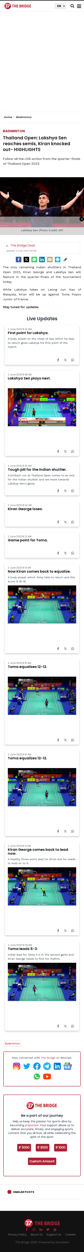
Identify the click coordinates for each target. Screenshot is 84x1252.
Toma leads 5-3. (23, 948)
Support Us (53, 1234)
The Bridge (48, 1057)
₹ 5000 (24, 1147)
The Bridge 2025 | (27, 1242)
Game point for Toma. (28, 540)
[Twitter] (26, 259)
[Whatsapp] (34, 259)
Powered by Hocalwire (54, 1242)
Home (8, 117)
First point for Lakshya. (28, 332)
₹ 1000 (60, 1147)
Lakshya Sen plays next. (29, 378)
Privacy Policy (17, 1234)
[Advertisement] (42, 65)
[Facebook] (58, 360)
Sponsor (33, 1125)
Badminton (14, 130)
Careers (70, 1234)
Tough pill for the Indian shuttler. (37, 469)
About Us (36, 1234)
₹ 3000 (42, 1147)
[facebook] (18, 259)
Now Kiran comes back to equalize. (39, 571)
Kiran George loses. (25, 508)
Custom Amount (42, 1161)
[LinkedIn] (42, 259)
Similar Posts (23, 1192)
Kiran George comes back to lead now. (38, 851)
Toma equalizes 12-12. (27, 666)
